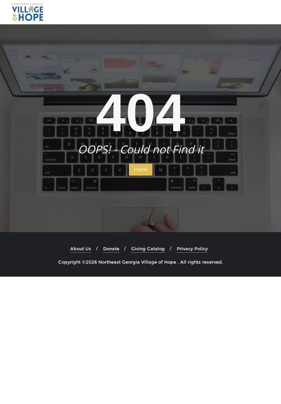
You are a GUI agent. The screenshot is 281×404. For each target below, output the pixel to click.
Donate (111, 248)
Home (140, 169)
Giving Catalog (148, 248)
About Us (80, 248)
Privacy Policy (192, 248)
